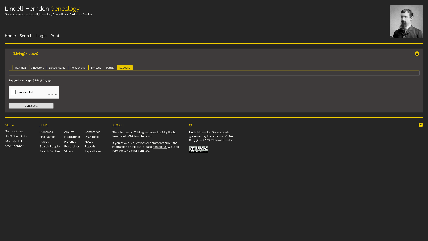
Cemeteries (92, 132)
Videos (69, 151)
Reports (90, 146)
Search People (50, 146)
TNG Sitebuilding (16, 136)
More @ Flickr (14, 141)
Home (10, 35)
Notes (89, 141)
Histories (70, 141)
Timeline (96, 67)
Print (54, 35)
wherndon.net (14, 146)
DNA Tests (92, 136)
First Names (47, 136)
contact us (160, 146)
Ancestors (37, 67)
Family (110, 67)
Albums (69, 132)
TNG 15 (139, 132)
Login (41, 35)
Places (44, 141)
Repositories (93, 151)
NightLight (169, 132)
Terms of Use (14, 131)
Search (26, 35)
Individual (20, 67)
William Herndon (140, 136)
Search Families (50, 151)
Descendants (57, 67)
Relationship (78, 67)
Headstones (72, 136)
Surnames (46, 132)
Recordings (72, 146)
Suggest (124, 67)
